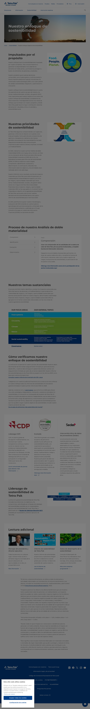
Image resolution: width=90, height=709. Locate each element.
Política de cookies (9, 694)
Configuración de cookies (17, 702)
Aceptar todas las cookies (17, 698)
